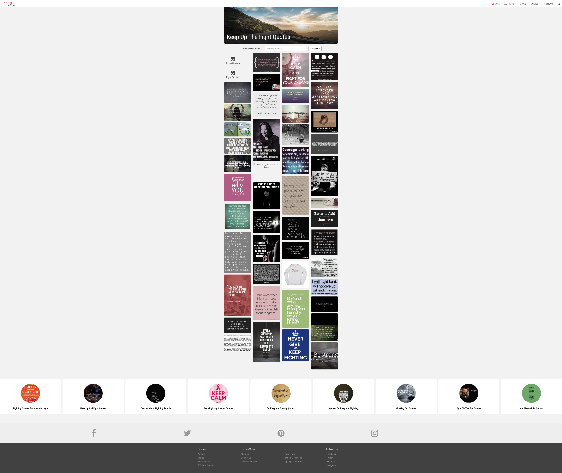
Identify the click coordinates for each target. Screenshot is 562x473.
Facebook (331, 453)
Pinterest (331, 461)
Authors (509, 3)
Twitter (330, 457)
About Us (245, 453)
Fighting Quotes (531, 408)
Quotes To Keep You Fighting (281, 408)
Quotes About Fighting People (93, 408)
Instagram (331, 465)
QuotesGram (9, 3)
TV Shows (548, 3)
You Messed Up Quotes (468, 408)
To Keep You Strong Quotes (218, 408)
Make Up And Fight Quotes (30, 408)
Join (497, 3)
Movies (534, 3)
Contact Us (246, 457)
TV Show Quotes (206, 465)
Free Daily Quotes (252, 48)
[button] (559, 3)
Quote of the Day (249, 461)
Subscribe (315, 48)
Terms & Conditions (293, 457)
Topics (522, 3)
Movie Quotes (204, 461)
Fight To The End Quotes (406, 408)
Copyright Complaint (293, 461)
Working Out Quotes (344, 408)
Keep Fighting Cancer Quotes (156, 408)
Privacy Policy (290, 453)
